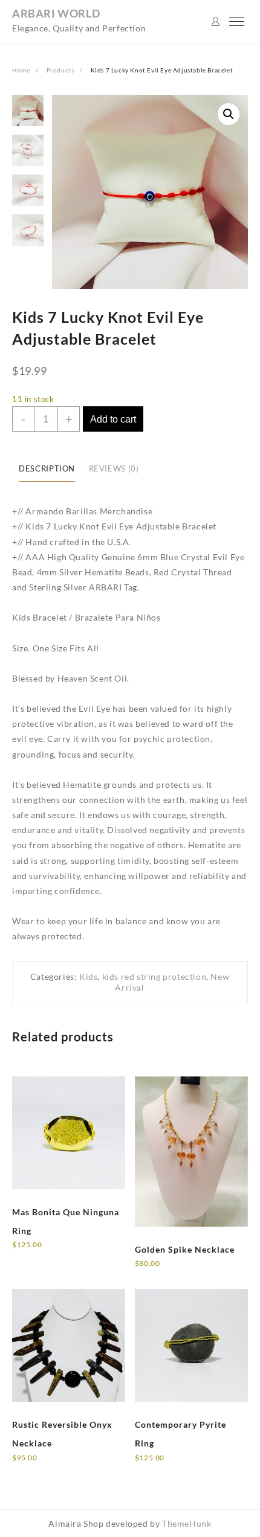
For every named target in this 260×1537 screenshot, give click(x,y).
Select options (51, 1253)
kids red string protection (154, 976)
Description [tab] (47, 468)
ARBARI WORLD (56, 13)
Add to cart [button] (168, 1272)
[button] (228, 114)
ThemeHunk (186, 1523)
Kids (88, 976)
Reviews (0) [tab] (114, 468)
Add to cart (113, 419)
